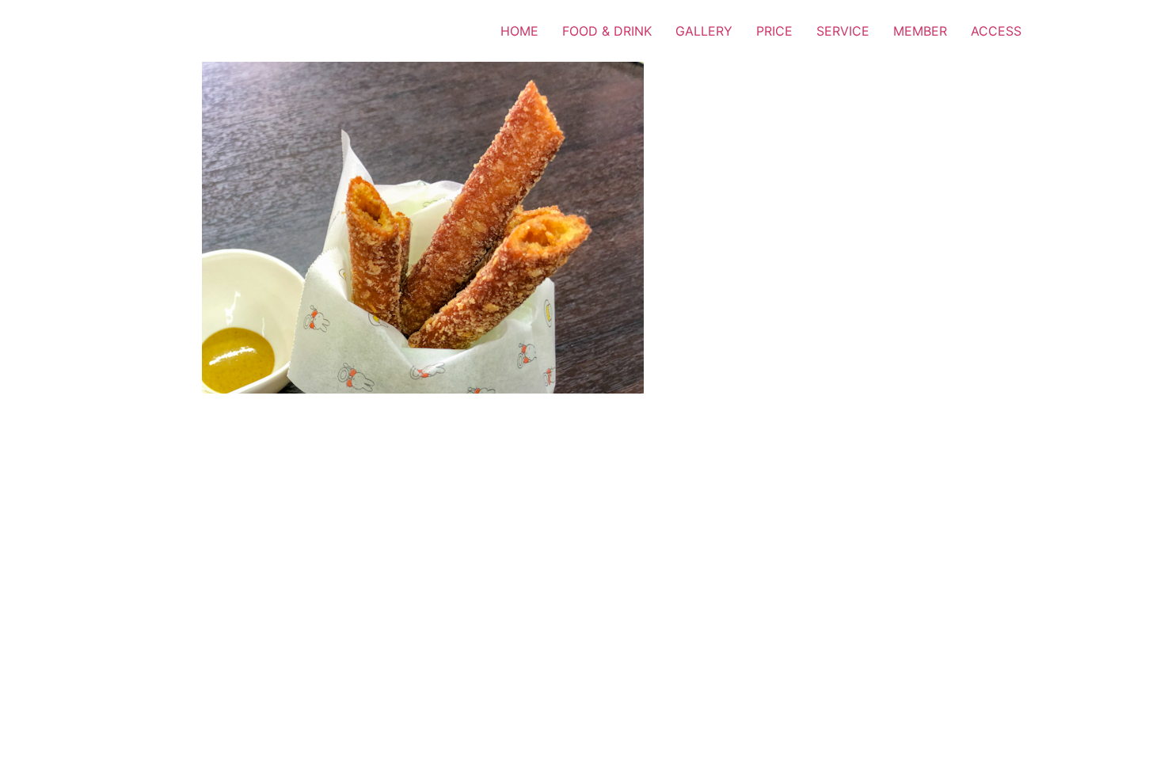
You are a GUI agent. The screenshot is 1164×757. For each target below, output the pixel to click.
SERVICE (842, 31)
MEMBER (920, 31)
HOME (519, 31)
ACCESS (996, 31)
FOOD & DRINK (607, 31)
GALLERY (703, 31)
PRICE (774, 31)
